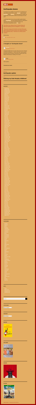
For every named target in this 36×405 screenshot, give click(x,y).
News (14, 37)
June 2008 (6, 143)
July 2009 (6, 127)
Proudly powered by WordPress (14, 402)
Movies (5, 249)
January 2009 (6, 135)
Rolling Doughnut (6, 402)
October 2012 (6, 99)
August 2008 (6, 141)
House (5, 239)
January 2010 (6, 121)
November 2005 (7, 181)
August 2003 (6, 215)
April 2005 (6, 190)
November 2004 (7, 196)
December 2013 (7, 92)
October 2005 (6, 183)
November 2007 (7, 152)
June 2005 (6, 188)
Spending (6, 265)
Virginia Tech (6, 276)
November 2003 (7, 211)
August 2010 (6, 114)
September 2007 (7, 154)
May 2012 (6, 104)
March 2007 (6, 162)
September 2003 (7, 213)
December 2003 (7, 210)
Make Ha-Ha (6, 244)
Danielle (7, 47)
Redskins (6, 262)
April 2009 (6, 131)
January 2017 (6, 88)
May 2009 (6, 130)
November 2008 (7, 137)
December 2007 (7, 151)
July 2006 (6, 172)
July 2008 (6, 142)
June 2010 (6, 115)
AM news (18, 13)
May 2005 (6, 189)
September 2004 (7, 199)
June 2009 (6, 129)
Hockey (5, 238)
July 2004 (6, 201)
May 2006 (6, 174)
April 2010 (6, 118)
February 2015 (6, 89)
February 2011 (6, 111)
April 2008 (6, 146)
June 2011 (6, 109)
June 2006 (6, 173)
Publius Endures (7, 260)
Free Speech (6, 234)
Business (6, 227)
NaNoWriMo (6, 251)
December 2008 (7, 136)
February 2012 (6, 105)
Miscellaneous (7, 248)
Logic (5, 243)
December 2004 (7, 195)
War (5, 277)
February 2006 (7, 178)
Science (5, 264)
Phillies (5, 255)
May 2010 (6, 116)
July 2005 (6, 186)
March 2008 (6, 147)
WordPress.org (7, 292)
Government (6, 235)
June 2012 (6, 103)
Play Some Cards (7, 256)
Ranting (5, 261)
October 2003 (6, 212)
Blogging (6, 224)
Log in (5, 288)
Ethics (5, 233)
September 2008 (7, 140)
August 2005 (6, 185)
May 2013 (6, 94)
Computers (6, 230)
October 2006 (6, 168)
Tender (5, 271)
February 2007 (6, 163)
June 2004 (6, 202)
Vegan (5, 275)
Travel (5, 272)
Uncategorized (7, 273)
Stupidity (6, 266)
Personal (6, 254)
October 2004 (6, 197)
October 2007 (6, 153)
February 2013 (6, 97)
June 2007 (6, 158)
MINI (5, 246)
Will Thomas (8, 20)
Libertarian (6, 240)
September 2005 (7, 184)
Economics (6, 232)
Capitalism (6, 228)
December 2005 (7, 180)
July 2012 (5, 102)
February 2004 (7, 207)
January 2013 (6, 98)
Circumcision (6, 229)
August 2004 (6, 200)
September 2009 (7, 125)
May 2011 (6, 110)
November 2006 (7, 167)
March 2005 (6, 191)
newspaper (6, 14)
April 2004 (6, 205)
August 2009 (6, 126)
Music (5, 250)
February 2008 (7, 148)
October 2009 (6, 124)
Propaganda (6, 259)
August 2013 (6, 93)
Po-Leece (12, 14)
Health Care (6, 237)
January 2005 (6, 194)
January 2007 (6, 164)
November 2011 (7, 108)
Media (5, 245)
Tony (5, 37)
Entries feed (6, 289)
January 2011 (6, 113)
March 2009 (6, 132)
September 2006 (7, 169)
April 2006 (6, 175)
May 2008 (6, 145)
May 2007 (6, 159)
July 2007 (6, 157)
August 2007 (6, 156)
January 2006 (6, 179)
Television (6, 270)
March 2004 (6, 206)
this (17, 22)
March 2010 (6, 119)
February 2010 (6, 120)
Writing (5, 278)
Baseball (5, 223)
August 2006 (6, 170)
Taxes (5, 267)
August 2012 (6, 100)
